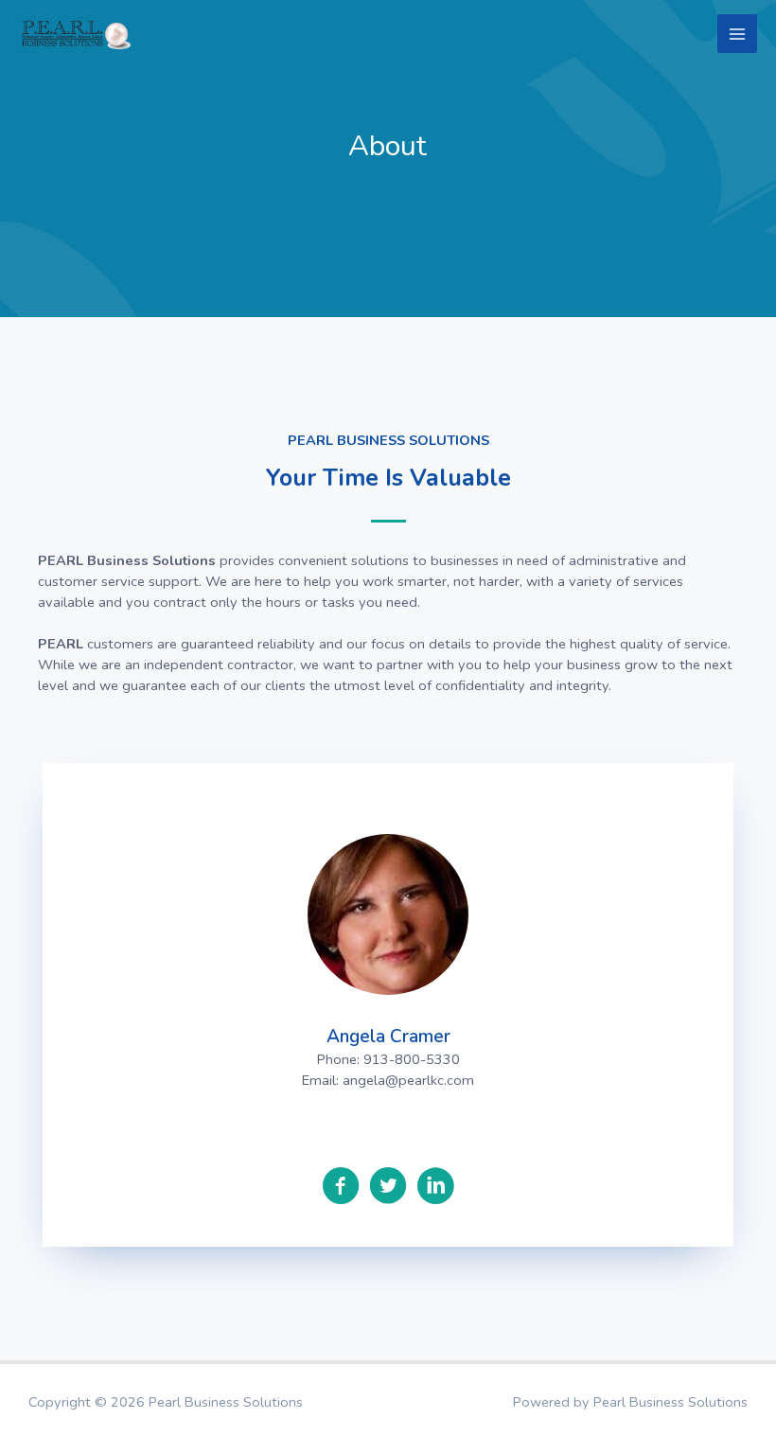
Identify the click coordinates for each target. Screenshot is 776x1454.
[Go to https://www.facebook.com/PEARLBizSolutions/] (341, 1188)
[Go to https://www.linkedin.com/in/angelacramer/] (435, 1188)
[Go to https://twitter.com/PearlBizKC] (388, 1188)
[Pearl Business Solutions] (75, 33)
